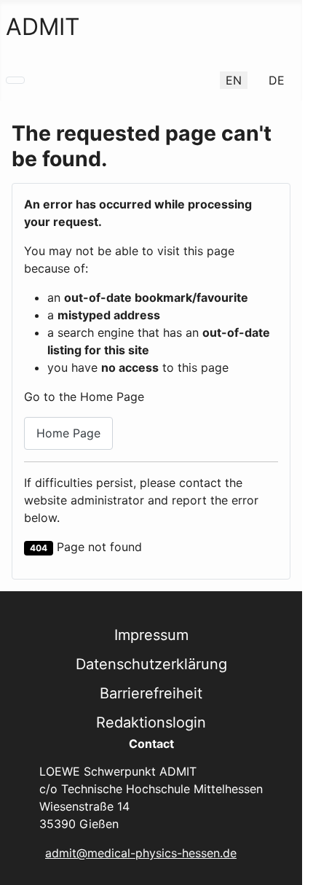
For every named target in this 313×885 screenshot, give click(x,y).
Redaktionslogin (151, 722)
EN (234, 80)
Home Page (68, 433)
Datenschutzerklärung (151, 664)
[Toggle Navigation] (15, 80)
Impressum (151, 635)
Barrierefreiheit (151, 693)
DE (277, 80)
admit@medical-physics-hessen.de (141, 853)
